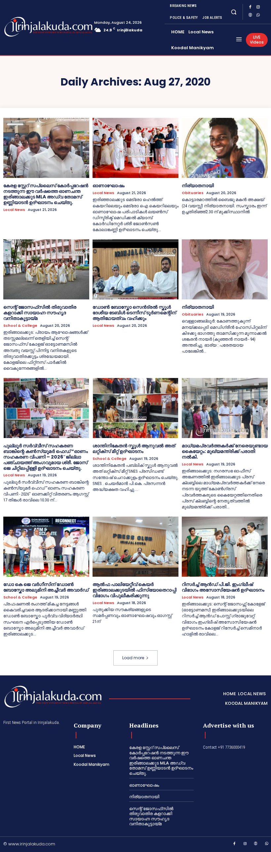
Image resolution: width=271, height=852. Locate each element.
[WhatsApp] (258, 16)
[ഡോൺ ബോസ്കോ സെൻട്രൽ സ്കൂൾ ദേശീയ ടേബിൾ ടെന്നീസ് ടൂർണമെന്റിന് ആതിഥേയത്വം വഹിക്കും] (135, 269)
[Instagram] (258, 8)
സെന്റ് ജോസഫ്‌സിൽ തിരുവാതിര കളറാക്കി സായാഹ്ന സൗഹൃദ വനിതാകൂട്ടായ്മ (39, 313)
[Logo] (29, 27)
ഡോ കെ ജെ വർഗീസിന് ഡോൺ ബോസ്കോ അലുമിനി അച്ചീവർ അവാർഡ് (46, 587)
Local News (14, 210)
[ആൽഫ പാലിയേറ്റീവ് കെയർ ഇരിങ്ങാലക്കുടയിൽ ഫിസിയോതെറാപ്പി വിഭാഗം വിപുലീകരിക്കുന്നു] (135, 547)
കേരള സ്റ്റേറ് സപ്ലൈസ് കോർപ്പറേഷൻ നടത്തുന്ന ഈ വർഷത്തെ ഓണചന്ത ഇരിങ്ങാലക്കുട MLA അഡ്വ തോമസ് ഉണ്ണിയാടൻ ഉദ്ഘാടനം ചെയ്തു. (45, 193)
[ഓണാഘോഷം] (135, 148)
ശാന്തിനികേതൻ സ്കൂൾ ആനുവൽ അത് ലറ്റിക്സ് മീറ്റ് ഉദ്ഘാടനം (134, 448)
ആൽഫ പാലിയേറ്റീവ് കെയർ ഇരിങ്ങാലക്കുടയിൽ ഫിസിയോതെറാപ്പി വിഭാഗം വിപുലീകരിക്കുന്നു (134, 590)
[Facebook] (250, 8)
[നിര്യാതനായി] (225, 148)
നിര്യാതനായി (198, 185)
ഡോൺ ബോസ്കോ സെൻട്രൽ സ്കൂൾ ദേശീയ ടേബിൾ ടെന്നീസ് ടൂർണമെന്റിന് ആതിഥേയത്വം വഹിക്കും (134, 313)
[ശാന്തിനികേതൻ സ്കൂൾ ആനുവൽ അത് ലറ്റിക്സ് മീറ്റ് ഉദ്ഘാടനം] (135, 408)
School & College (20, 326)
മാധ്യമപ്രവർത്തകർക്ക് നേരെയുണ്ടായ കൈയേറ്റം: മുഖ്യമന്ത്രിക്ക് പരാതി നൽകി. (225, 451)
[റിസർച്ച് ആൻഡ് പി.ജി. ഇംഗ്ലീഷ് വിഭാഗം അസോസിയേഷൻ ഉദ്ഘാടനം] (225, 547)
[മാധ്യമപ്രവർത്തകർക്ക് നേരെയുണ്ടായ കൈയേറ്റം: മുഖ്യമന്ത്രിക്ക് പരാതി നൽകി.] (225, 408)
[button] (233, 12)
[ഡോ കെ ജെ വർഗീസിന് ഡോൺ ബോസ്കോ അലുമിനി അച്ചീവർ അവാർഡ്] (46, 547)
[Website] (250, 16)
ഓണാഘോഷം (109, 185)
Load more (133, 658)
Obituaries (193, 193)
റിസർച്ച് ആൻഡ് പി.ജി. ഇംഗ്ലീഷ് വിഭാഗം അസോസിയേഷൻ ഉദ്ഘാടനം (223, 587)
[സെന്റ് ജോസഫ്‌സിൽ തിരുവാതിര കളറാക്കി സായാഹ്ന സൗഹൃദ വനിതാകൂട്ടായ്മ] (46, 269)
